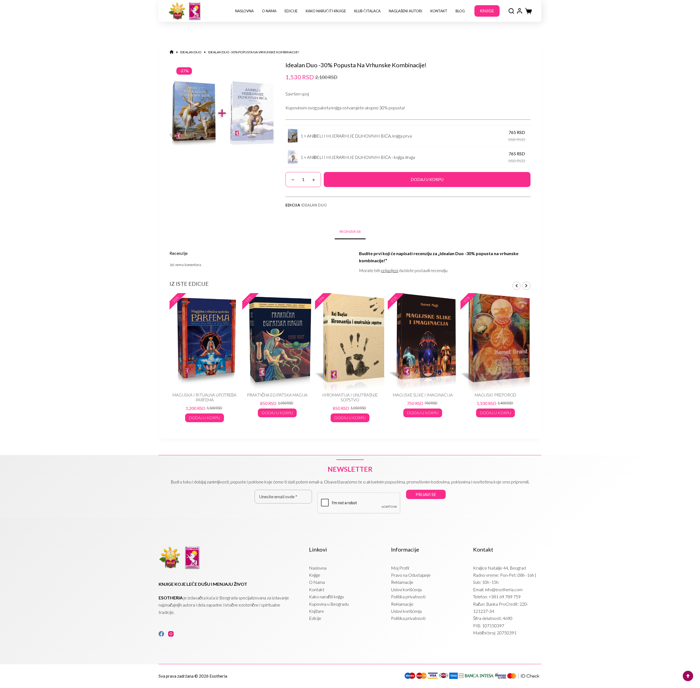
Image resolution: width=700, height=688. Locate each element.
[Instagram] (171, 634)
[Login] (519, 11)
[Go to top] (688, 676)
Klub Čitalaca (367, 11)
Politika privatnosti (408, 596)
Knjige (314, 575)
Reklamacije (402, 582)
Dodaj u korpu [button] (239, 412)
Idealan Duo (314, 205)
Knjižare (316, 611)
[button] (526, 286)
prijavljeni (389, 270)
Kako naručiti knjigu (326, 596)
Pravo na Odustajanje (411, 575)
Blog (460, 11)
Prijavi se (426, 494)
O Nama (269, 11)
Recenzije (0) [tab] (350, 231)
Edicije (291, 11)
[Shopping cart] (528, 11)
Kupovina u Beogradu (329, 604)
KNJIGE (487, 10)
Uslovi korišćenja (406, 589)
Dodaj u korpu (427, 179)
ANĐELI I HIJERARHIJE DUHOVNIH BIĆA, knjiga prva (359, 135)
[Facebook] (161, 634)
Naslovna (244, 11)
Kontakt (438, 11)
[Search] (511, 11)
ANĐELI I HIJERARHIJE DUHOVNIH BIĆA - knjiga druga (361, 157)
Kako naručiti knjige (326, 11)
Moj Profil (400, 567)
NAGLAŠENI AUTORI (405, 11)
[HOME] (172, 52)
